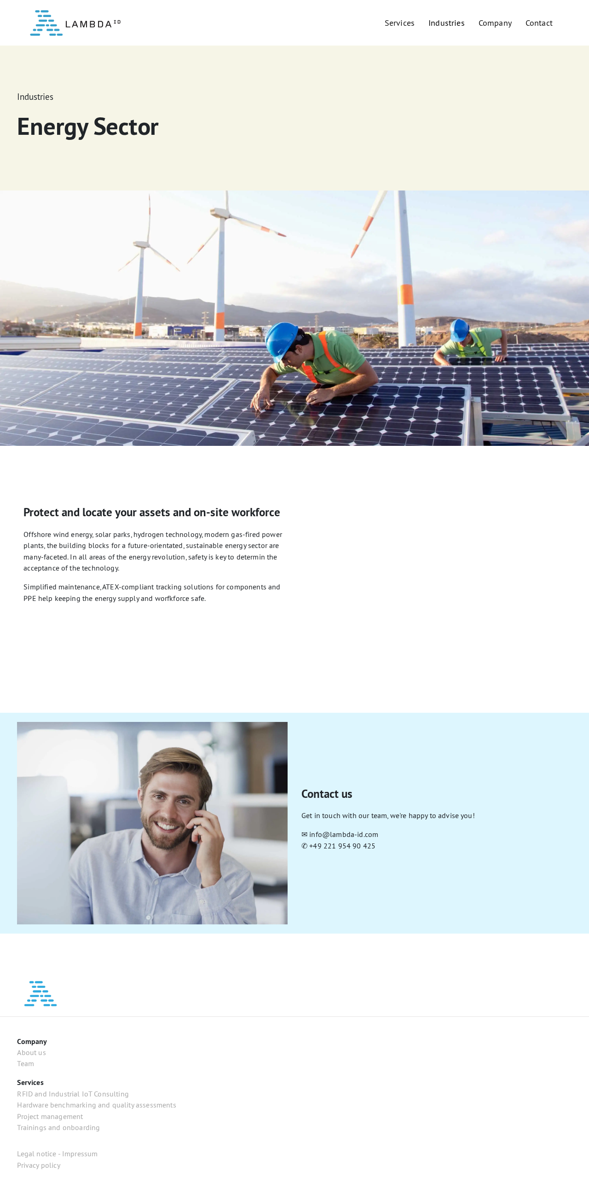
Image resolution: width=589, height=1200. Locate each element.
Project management (50, 1116)
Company (495, 22)
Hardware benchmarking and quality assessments (96, 1104)
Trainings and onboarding (58, 1127)
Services (400, 22)
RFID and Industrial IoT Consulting (73, 1093)
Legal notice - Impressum (57, 1153)
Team (25, 1063)
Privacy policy (38, 1165)
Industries (446, 22)
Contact (539, 22)
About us (31, 1052)
